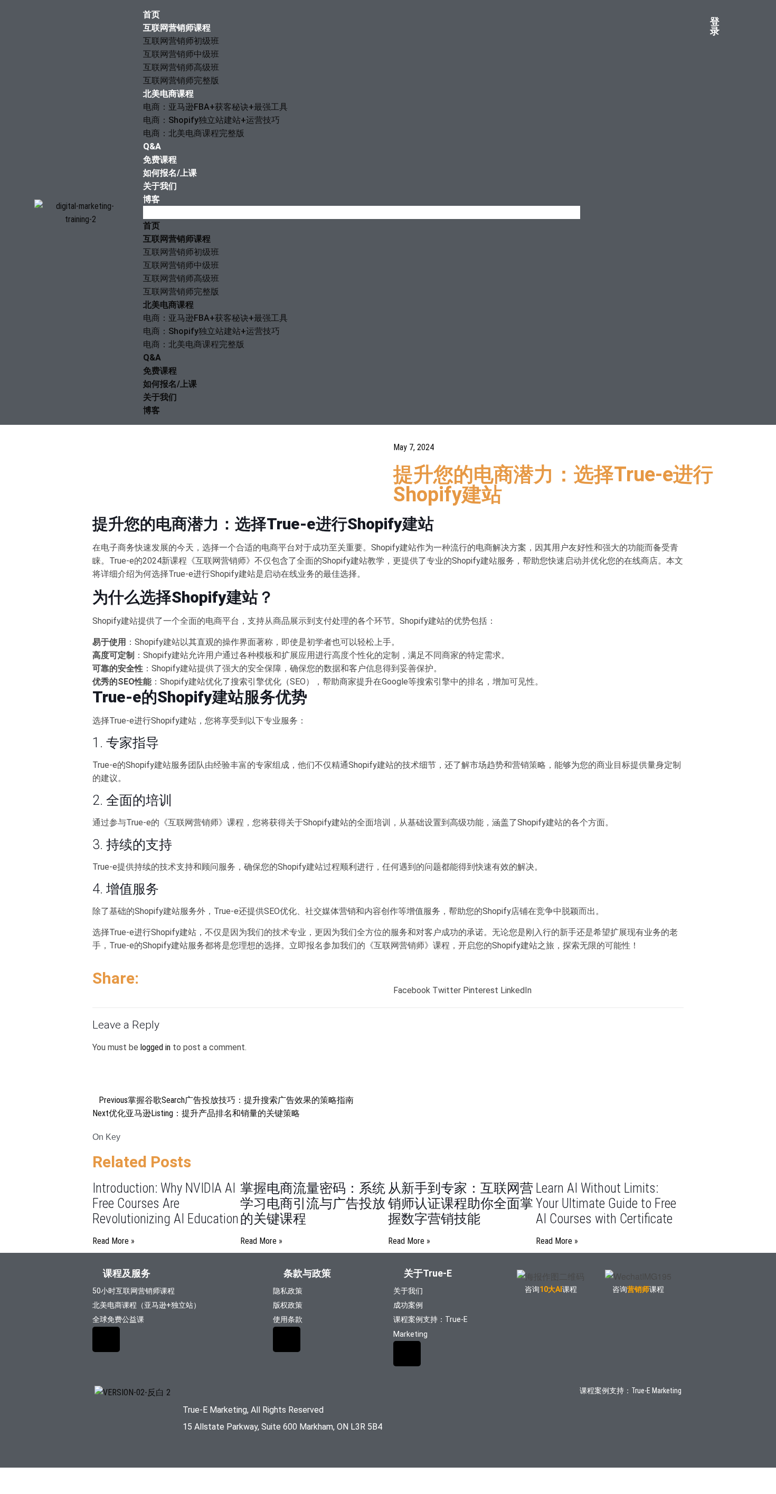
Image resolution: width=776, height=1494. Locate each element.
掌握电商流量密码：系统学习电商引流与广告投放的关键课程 (312, 1203)
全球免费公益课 (118, 1319)
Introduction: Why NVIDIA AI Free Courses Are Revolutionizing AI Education (165, 1203)
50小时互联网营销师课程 (133, 1291)
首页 (151, 14)
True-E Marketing (656, 1390)
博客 (151, 199)
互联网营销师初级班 (181, 41)
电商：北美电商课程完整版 (193, 133)
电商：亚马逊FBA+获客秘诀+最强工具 (215, 107)
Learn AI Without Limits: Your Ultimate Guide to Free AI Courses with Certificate (606, 1203)
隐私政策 (287, 1291)
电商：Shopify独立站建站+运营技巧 (211, 120)
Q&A (152, 146)
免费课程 (160, 160)
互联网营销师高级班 (181, 67)
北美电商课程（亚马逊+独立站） (146, 1305)
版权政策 (287, 1305)
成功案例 (408, 1305)
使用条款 (287, 1319)
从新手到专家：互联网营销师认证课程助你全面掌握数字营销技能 (460, 1203)
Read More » (113, 1241)
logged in (155, 1047)
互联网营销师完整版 (181, 80)
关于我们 (160, 186)
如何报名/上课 (170, 173)
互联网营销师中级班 (181, 54)
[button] (362, 212)
